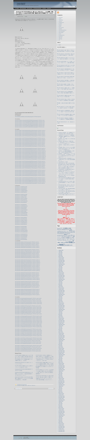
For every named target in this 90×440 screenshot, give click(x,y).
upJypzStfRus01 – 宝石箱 (63, 161)
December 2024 (62, 275)
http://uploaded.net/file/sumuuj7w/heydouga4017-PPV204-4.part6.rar (27, 279)
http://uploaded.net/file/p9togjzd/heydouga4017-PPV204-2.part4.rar (27, 253)
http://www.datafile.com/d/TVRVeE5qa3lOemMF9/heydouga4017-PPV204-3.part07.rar (30, 156)
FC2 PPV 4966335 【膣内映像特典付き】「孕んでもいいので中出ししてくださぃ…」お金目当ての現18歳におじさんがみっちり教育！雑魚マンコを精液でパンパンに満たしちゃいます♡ (66, 70)
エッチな (72, 237)
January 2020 (61, 349)
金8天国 (71, 245)
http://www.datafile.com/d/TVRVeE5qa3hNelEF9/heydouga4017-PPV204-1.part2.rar (30, 131)
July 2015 (60, 417)
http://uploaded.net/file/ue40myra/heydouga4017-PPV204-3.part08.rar (27, 269)
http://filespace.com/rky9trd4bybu (21, 204)
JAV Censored (29, 8)
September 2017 (62, 384)
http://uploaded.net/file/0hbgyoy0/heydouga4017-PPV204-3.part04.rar (27, 263)
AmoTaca (60, 21)
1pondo (60, 18)
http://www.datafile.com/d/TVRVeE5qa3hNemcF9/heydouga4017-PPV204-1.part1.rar (30, 130)
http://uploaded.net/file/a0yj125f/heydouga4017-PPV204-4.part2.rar (27, 274)
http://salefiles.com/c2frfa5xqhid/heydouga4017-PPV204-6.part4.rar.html (28, 349)
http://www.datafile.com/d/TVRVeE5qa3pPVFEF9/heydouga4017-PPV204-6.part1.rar (30, 177)
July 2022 (60, 311)
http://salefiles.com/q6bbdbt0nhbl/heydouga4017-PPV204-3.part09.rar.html (28, 326)
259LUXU (67, 229)
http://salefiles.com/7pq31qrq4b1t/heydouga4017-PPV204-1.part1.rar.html (28, 298)
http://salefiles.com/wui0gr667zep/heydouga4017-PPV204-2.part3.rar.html (28, 308)
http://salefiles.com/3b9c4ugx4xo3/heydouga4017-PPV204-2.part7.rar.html (28, 313)
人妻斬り (59, 242)
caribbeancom (60, 231)
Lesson (60, 33)
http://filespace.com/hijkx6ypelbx (21, 208)
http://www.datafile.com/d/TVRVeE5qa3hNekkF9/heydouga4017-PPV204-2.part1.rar (30, 138)
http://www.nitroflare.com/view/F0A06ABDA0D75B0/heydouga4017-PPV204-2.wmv (30, 121)
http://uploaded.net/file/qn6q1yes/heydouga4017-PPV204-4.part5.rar (27, 278)
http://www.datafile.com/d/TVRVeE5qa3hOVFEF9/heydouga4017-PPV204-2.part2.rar (30, 139)
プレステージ (65, 240)
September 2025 (62, 264)
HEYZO (60, 26)
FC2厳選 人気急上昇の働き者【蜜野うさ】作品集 (66, 104)
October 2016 (61, 398)
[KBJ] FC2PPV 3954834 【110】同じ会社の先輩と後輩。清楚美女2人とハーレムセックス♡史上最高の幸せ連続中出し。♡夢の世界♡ (24, 378)
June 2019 (60, 358)
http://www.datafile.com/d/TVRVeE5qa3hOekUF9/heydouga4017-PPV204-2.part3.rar (30, 140)
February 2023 (61, 303)
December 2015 (62, 411)
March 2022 (61, 316)
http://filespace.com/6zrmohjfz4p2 (21, 217)
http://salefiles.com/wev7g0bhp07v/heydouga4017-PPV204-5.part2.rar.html (28, 339)
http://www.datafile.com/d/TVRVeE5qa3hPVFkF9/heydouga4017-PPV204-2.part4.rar (30, 142)
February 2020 (61, 348)
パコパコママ (59, 240)
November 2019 (62, 352)
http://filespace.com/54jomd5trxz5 (21, 188)
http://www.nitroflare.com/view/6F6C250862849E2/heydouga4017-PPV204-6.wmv (29, 126)
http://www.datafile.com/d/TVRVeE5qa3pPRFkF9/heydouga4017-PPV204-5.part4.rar (30, 174)
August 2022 (61, 310)
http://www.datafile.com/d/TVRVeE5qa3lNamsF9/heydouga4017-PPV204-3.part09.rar (30, 159)
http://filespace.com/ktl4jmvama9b (21, 186)
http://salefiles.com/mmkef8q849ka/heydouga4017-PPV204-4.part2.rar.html (28, 330)
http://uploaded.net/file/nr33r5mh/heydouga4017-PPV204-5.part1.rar (27, 289)
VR (59, 40)
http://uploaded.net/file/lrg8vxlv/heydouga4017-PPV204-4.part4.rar (27, 276)
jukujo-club (72, 232)
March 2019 (61, 362)
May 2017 (60, 389)
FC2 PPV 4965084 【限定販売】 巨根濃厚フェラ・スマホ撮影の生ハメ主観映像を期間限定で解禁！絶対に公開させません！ (66, 119)
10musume (61, 17)
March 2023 (61, 301)
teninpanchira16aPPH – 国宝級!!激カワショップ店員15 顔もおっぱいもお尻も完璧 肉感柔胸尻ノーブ (67, 159)
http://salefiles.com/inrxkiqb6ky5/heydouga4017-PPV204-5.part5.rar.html (28, 343)
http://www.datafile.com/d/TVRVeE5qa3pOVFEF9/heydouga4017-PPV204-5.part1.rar (30, 170)
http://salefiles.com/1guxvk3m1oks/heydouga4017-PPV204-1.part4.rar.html (28, 302)
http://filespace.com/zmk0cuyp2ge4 (21, 230)
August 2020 (61, 340)
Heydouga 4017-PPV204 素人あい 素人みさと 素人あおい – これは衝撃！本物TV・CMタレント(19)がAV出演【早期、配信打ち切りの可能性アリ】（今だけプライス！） (34, 13)
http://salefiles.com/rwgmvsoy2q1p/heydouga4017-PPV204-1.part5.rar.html (28, 303)
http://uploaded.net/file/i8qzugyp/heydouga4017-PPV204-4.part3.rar (27, 275)
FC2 (70, 231)
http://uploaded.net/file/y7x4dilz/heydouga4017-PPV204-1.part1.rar (27, 242)
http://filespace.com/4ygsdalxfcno (21, 189)
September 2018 (62, 369)
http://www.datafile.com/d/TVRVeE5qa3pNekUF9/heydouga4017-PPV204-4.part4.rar (30, 165)
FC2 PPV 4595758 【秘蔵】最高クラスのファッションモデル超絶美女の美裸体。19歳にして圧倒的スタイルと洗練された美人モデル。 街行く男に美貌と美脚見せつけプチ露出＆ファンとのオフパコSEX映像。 (45, 365)
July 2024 (60, 281)
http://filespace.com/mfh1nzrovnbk (21, 194)
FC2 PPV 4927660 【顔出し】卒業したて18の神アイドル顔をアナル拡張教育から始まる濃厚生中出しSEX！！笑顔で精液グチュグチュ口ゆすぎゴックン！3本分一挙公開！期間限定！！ (66, 100)
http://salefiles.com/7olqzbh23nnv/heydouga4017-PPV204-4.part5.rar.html (28, 334)
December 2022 (62, 305)
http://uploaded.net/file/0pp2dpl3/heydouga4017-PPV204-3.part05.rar (27, 265)
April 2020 (60, 345)
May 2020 (60, 344)
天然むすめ (63, 242)
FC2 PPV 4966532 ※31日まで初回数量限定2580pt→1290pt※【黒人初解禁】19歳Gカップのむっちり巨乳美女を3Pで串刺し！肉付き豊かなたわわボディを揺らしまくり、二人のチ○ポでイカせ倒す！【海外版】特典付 (66, 92)
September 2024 (62, 279)
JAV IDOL (44, 8)
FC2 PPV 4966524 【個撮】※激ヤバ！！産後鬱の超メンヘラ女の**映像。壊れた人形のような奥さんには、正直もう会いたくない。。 (65, 88)
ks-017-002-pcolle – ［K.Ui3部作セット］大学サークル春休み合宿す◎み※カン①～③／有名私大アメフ (67, 156)
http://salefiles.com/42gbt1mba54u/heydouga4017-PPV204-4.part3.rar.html (28, 331)
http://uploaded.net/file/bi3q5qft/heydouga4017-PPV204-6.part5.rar (27, 287)
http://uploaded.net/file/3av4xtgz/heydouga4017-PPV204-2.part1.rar (27, 249)
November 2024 (62, 276)
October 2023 (61, 293)
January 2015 (61, 425)
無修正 (23, 385)
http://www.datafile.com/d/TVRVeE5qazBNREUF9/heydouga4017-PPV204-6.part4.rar (30, 181)
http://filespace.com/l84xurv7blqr (21, 197)
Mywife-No (68, 233)
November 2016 (62, 397)
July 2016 (60, 402)
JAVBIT (21, 3)
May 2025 (60, 269)
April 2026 (60, 255)
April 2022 (60, 315)
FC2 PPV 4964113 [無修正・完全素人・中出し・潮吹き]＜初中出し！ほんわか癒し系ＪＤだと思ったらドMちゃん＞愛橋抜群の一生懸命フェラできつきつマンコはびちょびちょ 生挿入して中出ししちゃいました (66, 85)
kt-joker (65, 233)
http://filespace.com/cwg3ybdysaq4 (21, 231)
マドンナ (69, 240)
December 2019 (62, 350)
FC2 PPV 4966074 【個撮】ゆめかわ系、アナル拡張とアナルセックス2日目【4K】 (65, 96)
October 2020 (61, 338)
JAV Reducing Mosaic (37, 8)
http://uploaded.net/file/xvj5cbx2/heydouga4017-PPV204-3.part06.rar (27, 266)
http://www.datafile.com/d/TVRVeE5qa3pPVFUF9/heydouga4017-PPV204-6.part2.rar (30, 179)
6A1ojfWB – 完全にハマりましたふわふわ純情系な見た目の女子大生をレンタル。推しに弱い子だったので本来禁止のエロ (67, 148)
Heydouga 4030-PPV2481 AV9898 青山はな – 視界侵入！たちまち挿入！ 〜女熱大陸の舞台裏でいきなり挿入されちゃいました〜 (24, 374)
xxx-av (71, 236)
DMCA (74, 0)
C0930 (70, 229)
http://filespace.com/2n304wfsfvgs (21, 239)
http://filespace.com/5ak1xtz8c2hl (21, 224)
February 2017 (61, 393)
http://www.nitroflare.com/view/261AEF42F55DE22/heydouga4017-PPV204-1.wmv (29, 120)
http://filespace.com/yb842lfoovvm (21, 229)
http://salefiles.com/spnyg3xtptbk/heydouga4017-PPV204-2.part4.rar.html (28, 309)
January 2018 (61, 379)
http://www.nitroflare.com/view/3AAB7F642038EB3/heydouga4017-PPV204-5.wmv (29, 125)
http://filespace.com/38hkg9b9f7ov (21, 222)
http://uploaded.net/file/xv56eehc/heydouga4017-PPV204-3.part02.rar (27, 261)
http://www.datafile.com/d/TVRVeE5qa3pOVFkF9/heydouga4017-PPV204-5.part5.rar (30, 175)
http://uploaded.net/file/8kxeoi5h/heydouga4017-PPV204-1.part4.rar (27, 246)
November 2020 (62, 337)
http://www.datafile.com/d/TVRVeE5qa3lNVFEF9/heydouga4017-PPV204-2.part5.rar (30, 143)
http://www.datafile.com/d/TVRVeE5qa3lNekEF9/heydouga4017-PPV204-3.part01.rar (30, 148)
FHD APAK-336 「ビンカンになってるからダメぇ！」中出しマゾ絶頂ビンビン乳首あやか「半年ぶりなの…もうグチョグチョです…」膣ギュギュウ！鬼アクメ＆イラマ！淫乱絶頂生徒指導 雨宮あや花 (66, 174)
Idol (69, 232)
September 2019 (62, 354)
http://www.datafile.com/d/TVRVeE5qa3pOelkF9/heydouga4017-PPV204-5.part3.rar (30, 172)
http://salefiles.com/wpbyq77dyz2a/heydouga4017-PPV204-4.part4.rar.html (28, 333)
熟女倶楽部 (67, 245)
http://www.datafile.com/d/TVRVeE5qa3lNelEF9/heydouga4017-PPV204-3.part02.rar (30, 149)
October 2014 (61, 428)
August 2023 (61, 295)
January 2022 (61, 319)
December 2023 (62, 290)
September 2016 (62, 399)
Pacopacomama (61, 35)
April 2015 (60, 421)
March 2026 (61, 256)
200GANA (64, 229)
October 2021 (61, 323)
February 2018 (61, 378)
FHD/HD (60, 25)
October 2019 (61, 353)
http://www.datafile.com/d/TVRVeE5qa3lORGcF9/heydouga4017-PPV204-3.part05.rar (30, 153)
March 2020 (61, 347)
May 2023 (60, 299)
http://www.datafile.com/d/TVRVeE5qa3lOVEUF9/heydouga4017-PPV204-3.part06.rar (30, 155)
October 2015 (61, 413)
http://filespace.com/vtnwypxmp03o (21, 215)
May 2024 (60, 284)
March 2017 (61, 392)
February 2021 (61, 333)
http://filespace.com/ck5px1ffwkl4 (21, 226)
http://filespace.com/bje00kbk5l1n (21, 192)
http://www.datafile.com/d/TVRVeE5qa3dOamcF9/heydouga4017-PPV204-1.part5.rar (30, 135)
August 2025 (61, 265)
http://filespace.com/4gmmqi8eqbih (21, 212)
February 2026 (61, 257)
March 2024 (61, 286)
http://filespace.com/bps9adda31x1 (21, 234)
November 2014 (62, 427)
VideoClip (49, 8)
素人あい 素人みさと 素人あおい (30, 385)
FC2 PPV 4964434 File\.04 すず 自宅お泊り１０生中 (66, 122)
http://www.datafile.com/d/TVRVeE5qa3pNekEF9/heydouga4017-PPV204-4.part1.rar (30, 161)
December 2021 (62, 320)
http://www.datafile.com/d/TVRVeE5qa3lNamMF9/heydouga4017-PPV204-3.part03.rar (30, 151)
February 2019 (61, 363)
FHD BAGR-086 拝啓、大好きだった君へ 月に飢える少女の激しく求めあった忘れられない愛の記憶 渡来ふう (67, 186)
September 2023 (62, 294)
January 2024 (61, 289)
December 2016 (62, 396)
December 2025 (62, 260)
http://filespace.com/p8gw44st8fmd (21, 190)
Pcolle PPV (61, 36)
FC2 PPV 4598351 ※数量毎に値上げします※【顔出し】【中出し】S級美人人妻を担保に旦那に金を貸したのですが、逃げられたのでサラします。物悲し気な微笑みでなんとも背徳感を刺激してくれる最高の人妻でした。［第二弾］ (24, 358)
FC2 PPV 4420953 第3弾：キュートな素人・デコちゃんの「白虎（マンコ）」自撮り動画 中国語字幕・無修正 (66, 62)
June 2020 (60, 343)
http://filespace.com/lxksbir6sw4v (21, 238)
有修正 (71, 242)
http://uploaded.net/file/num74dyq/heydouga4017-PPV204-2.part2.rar (27, 251)
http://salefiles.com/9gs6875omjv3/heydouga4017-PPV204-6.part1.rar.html (28, 345)
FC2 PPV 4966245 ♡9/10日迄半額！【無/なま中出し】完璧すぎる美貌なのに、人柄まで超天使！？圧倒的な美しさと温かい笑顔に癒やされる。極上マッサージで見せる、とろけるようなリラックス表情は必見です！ (66, 55)
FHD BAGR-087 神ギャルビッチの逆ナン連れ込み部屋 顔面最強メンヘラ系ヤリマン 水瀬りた (67, 182)
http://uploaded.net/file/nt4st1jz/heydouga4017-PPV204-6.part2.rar (27, 283)
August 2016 (61, 401)
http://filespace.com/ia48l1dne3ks (21, 218)
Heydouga (18, 385)
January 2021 (61, 334)
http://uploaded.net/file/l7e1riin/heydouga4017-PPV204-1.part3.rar (27, 244)
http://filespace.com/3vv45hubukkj (21, 236)
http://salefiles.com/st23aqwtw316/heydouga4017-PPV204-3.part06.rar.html (28, 322)
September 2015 (62, 415)
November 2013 (62, 431)
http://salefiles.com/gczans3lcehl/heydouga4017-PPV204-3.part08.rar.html (28, 325)
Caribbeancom (61, 22)
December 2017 (62, 381)
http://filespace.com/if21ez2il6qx (20, 211)
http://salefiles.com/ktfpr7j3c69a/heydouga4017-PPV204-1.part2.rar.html (28, 299)
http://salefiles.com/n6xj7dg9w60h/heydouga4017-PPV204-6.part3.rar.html (28, 348)
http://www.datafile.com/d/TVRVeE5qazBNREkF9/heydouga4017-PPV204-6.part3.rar (30, 180)
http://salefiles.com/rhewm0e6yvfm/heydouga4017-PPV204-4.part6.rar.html (28, 335)
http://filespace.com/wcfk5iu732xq (21, 221)
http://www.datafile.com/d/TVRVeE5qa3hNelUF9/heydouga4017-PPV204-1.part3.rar (30, 133)
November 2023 (62, 291)
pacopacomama (60, 235)
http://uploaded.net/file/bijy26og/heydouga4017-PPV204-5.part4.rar (27, 293)
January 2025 (61, 274)
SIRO (71, 235)
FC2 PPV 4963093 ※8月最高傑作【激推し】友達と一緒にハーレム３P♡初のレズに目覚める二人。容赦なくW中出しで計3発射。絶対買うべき (66, 115)
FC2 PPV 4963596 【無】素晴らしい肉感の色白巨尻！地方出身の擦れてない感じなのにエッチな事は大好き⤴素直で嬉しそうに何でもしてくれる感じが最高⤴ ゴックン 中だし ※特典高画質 (66, 81)
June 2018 (60, 373)
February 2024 (61, 288)
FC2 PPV (60, 23)
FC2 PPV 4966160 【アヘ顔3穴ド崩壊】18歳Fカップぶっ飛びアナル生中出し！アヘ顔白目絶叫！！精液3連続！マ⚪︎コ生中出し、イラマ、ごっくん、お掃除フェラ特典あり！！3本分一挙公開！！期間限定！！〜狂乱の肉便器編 (66, 107)
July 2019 (60, 357)
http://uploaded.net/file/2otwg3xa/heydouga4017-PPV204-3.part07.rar (27, 267)
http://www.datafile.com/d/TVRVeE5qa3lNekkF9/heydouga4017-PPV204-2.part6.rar (30, 144)
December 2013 (62, 430)
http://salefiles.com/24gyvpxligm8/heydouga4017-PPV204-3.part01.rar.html (28, 316)
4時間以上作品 (67, 228)
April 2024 (60, 285)
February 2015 (61, 423)
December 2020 (62, 335)
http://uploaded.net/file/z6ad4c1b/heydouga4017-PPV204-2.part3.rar (27, 252)
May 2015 (60, 420)
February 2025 (61, 272)
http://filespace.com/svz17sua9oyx (21, 198)
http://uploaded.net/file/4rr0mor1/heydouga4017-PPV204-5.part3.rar (27, 292)
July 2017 (60, 387)
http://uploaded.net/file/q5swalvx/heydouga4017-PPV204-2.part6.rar (27, 256)
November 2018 (62, 367)
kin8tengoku (61, 233)
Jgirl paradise (61, 32)
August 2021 (61, 325)
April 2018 (60, 376)
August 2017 (61, 386)
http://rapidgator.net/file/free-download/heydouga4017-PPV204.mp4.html (28, 116)
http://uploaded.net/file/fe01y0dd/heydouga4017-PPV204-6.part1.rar (27, 281)
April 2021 (60, 330)
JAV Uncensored (23, 8)
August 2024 (61, 280)
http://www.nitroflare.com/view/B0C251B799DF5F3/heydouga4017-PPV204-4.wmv (30, 124)
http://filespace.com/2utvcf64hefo (21, 202)
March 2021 (61, 332)
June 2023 (60, 298)
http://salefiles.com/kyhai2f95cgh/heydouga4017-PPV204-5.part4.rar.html (28, 342)
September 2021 (62, 324)
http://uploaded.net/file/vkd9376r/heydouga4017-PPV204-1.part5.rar (27, 247)
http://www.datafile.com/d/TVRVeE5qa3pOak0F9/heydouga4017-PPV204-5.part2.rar (30, 171)
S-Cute (69, 235)
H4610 (58, 232)
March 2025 (61, 271)
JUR (58, 233)
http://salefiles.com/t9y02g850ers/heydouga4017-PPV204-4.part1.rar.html (28, 329)
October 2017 (61, 383)
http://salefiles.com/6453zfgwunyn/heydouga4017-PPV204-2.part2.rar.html (28, 307)
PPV (21, 385)
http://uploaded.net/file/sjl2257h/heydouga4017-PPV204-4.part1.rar (27, 272)
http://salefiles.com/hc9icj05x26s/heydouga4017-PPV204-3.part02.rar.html (28, 317)
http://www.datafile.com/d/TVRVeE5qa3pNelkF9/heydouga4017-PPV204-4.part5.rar (30, 166)
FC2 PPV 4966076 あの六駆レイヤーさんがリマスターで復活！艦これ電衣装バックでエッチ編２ (66, 58)
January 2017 (61, 394)
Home (18, 8)
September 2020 (62, 339)
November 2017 (62, 382)
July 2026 (60, 251)
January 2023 (61, 304)
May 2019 (60, 359)
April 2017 (60, 391)
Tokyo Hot (60, 37)
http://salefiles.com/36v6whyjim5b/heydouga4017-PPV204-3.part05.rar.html (28, 321)
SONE (62, 236)
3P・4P (62, 228)
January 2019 (61, 364)
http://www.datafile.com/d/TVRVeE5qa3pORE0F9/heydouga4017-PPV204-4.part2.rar (30, 162)
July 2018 (60, 372)
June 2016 (60, 403)
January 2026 (61, 259)
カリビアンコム (60, 239)
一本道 (73, 240)
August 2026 (61, 250)
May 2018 (60, 374)
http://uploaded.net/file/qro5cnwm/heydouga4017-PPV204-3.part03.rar (27, 262)
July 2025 (60, 266)
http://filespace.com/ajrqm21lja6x (21, 227)
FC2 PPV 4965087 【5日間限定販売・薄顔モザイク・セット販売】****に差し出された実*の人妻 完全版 (66, 111)
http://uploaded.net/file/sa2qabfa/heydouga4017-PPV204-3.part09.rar (27, 270)
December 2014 (62, 426)
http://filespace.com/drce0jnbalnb (21, 207)
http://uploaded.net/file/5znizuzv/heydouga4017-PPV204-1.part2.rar (27, 243)
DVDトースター (66, 231)
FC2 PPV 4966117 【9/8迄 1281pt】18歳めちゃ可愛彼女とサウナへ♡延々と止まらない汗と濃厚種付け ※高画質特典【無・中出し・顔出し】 (66, 73)
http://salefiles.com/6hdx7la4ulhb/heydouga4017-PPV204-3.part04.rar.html (28, 320)
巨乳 (66, 242)
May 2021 (60, 329)
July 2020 (60, 342)
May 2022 (60, 314)
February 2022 (61, 318)
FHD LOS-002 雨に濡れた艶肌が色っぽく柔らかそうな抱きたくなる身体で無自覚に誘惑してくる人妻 (67, 179)
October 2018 (61, 368)
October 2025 (61, 262)
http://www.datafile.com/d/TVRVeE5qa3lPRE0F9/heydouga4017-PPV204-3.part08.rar (30, 157)
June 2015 (60, 418)
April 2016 (60, 406)
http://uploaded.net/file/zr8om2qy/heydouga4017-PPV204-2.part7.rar (27, 257)
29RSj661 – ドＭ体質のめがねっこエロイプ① (67, 153)
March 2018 (61, 377)
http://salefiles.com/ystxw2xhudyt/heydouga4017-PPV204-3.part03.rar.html (28, 318)
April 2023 (60, 300)
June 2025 (60, 267)
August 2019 (61, 355)
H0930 (73, 231)
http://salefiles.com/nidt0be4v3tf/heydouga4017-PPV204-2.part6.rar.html (28, 312)
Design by (26, 438)
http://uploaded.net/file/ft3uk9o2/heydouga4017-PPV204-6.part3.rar (27, 284)
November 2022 (62, 306)
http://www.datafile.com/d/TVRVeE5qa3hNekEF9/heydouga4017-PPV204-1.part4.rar (30, 134)
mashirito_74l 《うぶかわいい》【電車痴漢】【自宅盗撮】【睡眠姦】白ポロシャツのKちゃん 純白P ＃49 (67, 136)
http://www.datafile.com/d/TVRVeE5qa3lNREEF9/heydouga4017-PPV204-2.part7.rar (30, 146)
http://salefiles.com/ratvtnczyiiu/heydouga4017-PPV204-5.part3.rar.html (27, 340)
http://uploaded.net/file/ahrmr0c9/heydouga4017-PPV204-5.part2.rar (27, 290)
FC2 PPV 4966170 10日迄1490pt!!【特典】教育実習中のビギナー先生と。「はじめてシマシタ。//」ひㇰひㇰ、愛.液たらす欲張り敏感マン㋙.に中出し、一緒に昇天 (66, 77)
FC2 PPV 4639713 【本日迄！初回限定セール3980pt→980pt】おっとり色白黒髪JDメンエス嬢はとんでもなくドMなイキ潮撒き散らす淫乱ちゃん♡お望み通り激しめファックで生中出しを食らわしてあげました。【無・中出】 (45, 358)
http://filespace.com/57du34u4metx (21, 201)
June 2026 (60, 252)
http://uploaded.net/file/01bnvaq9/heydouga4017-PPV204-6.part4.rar (27, 285)
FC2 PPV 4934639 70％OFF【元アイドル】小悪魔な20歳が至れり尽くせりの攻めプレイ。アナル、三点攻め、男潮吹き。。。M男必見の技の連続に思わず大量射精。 (65, 66)
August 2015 (61, 416)
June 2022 (60, 313)
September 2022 (62, 309)
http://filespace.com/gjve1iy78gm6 (21, 220)
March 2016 (61, 407)
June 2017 (60, 388)
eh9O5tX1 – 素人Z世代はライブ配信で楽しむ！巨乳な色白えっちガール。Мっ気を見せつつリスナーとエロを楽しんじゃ (67, 142)
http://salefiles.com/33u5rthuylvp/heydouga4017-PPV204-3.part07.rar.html (28, 324)
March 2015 (61, 422)
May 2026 (60, 254)
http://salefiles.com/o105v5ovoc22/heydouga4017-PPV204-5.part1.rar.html (28, 338)
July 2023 (60, 296)
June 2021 (60, 328)
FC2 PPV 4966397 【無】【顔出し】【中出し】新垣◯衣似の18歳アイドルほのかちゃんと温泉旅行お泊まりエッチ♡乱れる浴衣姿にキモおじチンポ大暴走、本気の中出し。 (66, 51)
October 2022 (61, 308)
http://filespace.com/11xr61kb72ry (21, 199)
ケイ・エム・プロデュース (69, 239)
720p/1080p (19, 384)
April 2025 (60, 270)
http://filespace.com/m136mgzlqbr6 (21, 235)
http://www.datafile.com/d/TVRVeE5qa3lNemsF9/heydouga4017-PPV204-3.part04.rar (30, 152)
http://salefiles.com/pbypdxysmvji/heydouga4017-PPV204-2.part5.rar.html (28, 311)
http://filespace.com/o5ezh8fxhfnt (21, 195)
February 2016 (61, 408)
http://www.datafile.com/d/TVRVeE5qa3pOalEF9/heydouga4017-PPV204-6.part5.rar (30, 183)
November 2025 (62, 261)
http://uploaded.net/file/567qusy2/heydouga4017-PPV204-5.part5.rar (27, 294)
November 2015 (62, 412)
